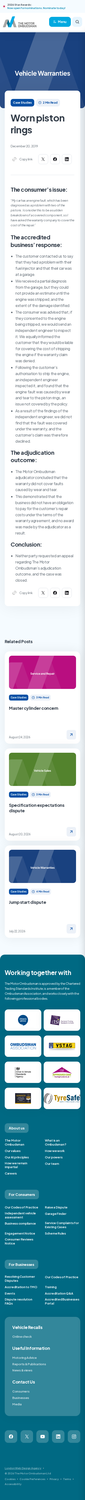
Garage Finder (55, 1214)
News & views (22, 1370)
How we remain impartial (16, 1165)
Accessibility (13, 1484)
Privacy (54, 1479)
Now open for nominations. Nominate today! (36, 7)
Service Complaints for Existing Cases (62, 1225)
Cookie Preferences (32, 1479)
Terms (67, 1479)
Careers (11, 1173)
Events (10, 1293)
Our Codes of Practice (21, 1207)
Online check (22, 1336)
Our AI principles (17, 1157)
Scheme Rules (55, 1233)
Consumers (20, 1391)
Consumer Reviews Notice (19, 1241)
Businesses (20, 1398)
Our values (12, 1151)
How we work (55, 1151)
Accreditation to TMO (21, 1287)
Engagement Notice (20, 1233)
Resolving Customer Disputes (20, 1278)
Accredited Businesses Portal (62, 1301)
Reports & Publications (29, 1364)
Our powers (53, 1157)
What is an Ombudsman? (55, 1142)
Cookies (10, 1479)
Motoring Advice (24, 1358)
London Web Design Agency (23, 1468)
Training (51, 1287)
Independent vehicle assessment (20, 1215)
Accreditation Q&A (59, 1293)
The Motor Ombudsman (14, 1142)
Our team (52, 1164)
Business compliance (20, 1223)
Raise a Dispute (56, 1207)
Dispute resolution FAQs (18, 1301)
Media (17, 1404)
